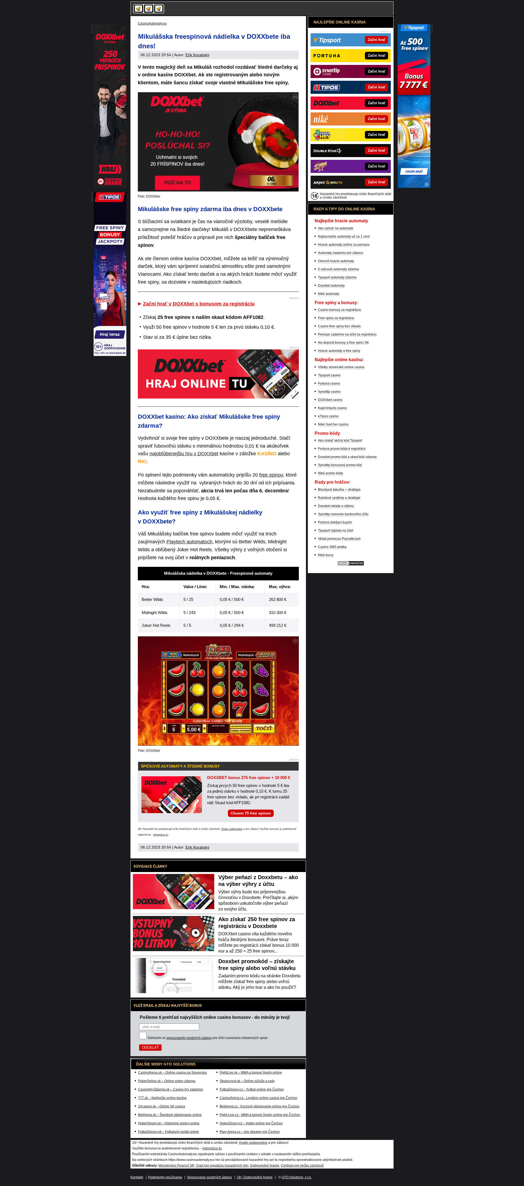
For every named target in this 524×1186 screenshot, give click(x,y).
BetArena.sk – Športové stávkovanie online (170, 1115)
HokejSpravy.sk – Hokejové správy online (169, 1123)
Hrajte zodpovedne (232, 829)
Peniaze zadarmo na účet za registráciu (347, 334)
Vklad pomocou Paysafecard (339, 539)
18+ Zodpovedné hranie (255, 1177)
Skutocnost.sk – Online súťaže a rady (247, 1081)
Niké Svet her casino (333, 424)
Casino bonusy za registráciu (339, 310)
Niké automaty (328, 294)
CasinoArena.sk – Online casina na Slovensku (172, 1072)
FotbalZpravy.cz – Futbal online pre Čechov (252, 1089)
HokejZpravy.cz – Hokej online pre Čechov (251, 1123)
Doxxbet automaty (331, 285)
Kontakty (136, 1177)
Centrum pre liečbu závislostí (302, 1165)
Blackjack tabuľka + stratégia (339, 490)
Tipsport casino (329, 375)
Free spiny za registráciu (336, 318)
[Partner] (414, 186)
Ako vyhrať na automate (335, 228)
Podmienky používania (165, 1177)
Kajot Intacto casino (332, 408)
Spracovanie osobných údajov (209, 1177)
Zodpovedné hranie (264, 1165)
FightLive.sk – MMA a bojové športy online (251, 1072)
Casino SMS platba (332, 547)
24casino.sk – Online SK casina (161, 1106)
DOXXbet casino (330, 400)
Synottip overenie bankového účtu (343, 514)
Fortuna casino (329, 383)
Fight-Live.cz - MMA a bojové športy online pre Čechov (260, 1115)
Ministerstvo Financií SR (176, 1165)
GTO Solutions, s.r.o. (297, 1177)
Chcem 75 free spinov (251, 813)
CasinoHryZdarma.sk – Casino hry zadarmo (170, 1089)
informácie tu (160, 834)
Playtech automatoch (189, 541)
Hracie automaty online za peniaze (344, 245)
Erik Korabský (197, 55)
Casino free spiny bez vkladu (339, 326)
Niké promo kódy (330, 473)
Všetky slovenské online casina (341, 367)
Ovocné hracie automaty (336, 261)
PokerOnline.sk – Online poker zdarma (166, 1081)
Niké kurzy (326, 555)
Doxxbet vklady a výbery (336, 506)
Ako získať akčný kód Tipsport (340, 440)
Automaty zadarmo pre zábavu (340, 253)
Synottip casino (329, 392)
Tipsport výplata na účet (335, 530)
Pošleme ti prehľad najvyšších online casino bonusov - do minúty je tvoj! (215, 1017)
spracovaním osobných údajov (189, 1038)
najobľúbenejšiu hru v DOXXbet (184, 453)
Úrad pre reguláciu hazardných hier (222, 1165)
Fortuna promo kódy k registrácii (341, 449)
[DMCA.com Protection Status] (350, 565)
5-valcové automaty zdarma (338, 269)
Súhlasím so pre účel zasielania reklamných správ (207, 1038)
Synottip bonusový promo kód (340, 465)
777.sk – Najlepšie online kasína (162, 1098)
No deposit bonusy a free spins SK (343, 343)
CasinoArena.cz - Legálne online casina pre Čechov (258, 1098)
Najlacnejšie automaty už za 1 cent (344, 236)
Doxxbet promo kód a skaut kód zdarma (347, 457)
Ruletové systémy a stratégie (339, 498)
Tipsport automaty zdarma (337, 277)
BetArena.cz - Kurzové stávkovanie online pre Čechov (259, 1106)
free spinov (271, 475)
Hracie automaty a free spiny (339, 351)
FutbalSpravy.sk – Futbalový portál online (168, 1132)
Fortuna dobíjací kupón (335, 522)
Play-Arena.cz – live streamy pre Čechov (250, 1132)
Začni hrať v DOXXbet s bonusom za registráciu (199, 304)
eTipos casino (328, 416)
